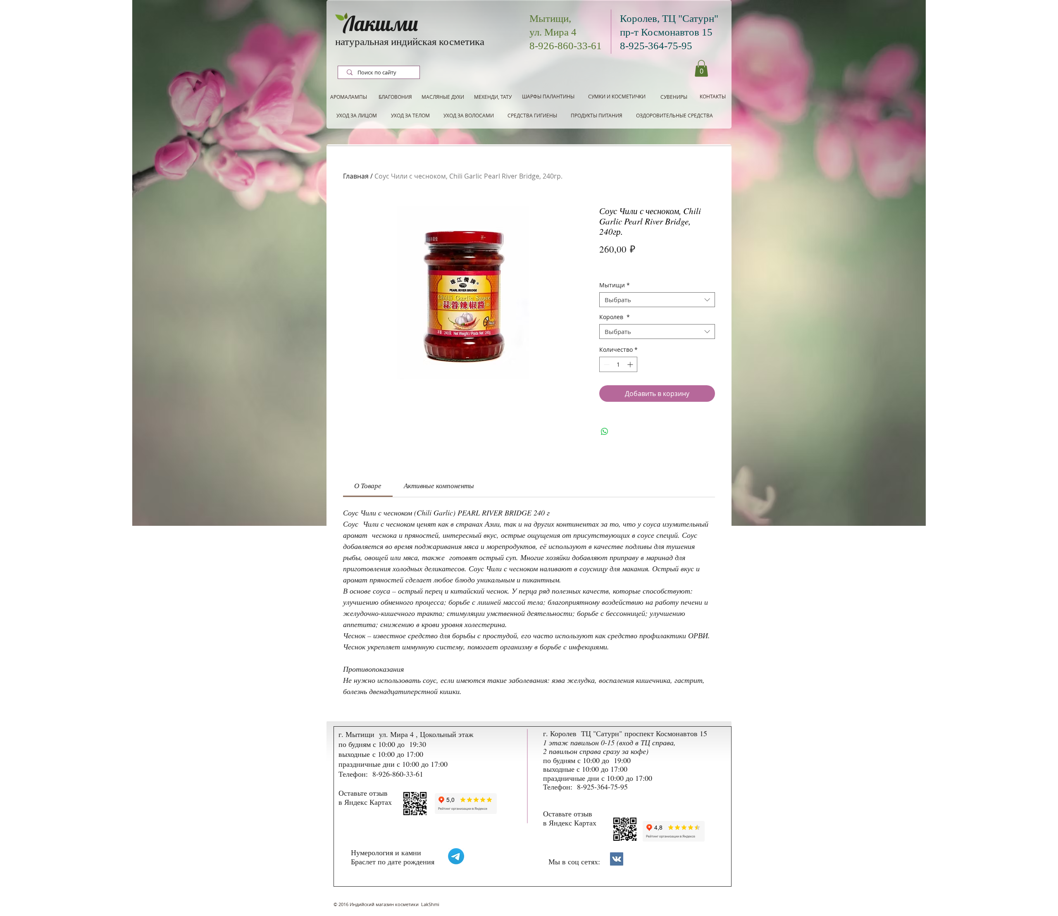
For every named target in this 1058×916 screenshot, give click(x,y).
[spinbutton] (618, 364)
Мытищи (614, 285)
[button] (701, 68)
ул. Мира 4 (553, 32)
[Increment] (631, 364)
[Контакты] (616, 859)
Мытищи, (550, 18)
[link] (367, 485)
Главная (356, 176)
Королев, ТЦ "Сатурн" (669, 18)
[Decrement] (605, 364)
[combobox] (657, 299)
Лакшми (380, 23)
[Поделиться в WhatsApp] (605, 432)
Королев (614, 317)
